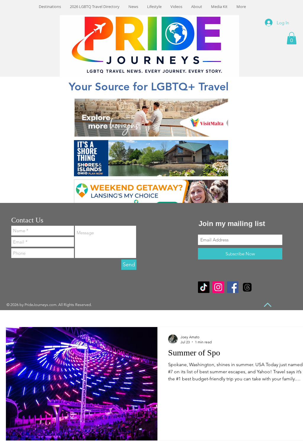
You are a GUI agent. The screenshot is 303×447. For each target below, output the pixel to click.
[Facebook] (232, 287)
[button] (291, 38)
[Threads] (247, 287)
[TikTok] (203, 287)
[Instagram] (218, 287)
